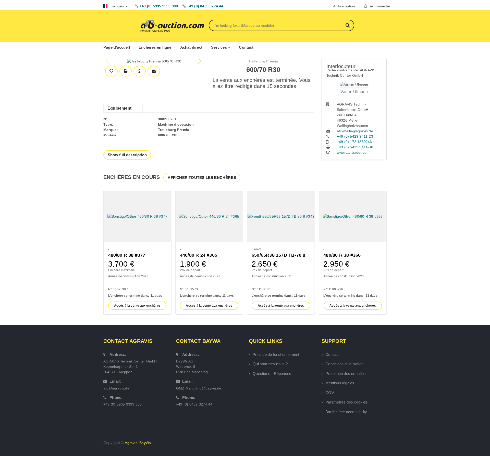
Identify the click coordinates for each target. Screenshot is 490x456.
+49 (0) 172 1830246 (354, 142)
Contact (246, 47)
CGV (329, 392)
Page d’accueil (116, 47)
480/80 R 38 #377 (126, 255)
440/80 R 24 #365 (198, 255)
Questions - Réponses (272, 373)
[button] (198, 61)
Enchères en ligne (155, 47)
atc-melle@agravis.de (355, 131)
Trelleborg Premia (263, 61)
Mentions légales (339, 383)
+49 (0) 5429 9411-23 (355, 136)
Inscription (346, 6)
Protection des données (345, 373)
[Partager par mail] (154, 71)
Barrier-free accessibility (346, 412)
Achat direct (191, 47)
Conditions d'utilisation (344, 364)
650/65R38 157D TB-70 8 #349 (284, 255)
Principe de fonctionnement (276, 354)
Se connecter (379, 6)
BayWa (145, 443)
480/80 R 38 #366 (342, 255)
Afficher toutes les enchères (202, 177)
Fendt (256, 249)
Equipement (119, 108)
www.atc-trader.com (353, 152)
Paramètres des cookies (346, 402)
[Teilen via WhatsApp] (139, 71)
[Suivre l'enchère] (111, 71)
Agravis (131, 443)
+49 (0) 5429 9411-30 (355, 147)
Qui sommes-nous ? (270, 364)
